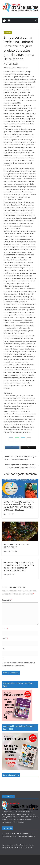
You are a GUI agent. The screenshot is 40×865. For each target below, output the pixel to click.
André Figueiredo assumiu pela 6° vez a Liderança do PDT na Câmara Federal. (20, 466)
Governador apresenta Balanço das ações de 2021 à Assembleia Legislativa (20, 458)
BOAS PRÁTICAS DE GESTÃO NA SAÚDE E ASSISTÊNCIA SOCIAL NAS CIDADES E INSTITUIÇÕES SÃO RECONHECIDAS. (19, 505)
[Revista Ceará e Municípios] (4, 20)
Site (3, 649)
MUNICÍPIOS (8, 32)
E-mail (5, 638)
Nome (5, 628)
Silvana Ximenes (23, 68)
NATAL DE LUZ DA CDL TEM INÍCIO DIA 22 (17, 546)
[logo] (20, 802)
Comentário (7, 600)
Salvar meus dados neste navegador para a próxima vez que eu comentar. (18, 664)
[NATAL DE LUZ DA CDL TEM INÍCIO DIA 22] (20, 523)
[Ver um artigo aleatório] (35, 20)
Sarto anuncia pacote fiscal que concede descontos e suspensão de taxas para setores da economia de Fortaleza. (19, 566)
